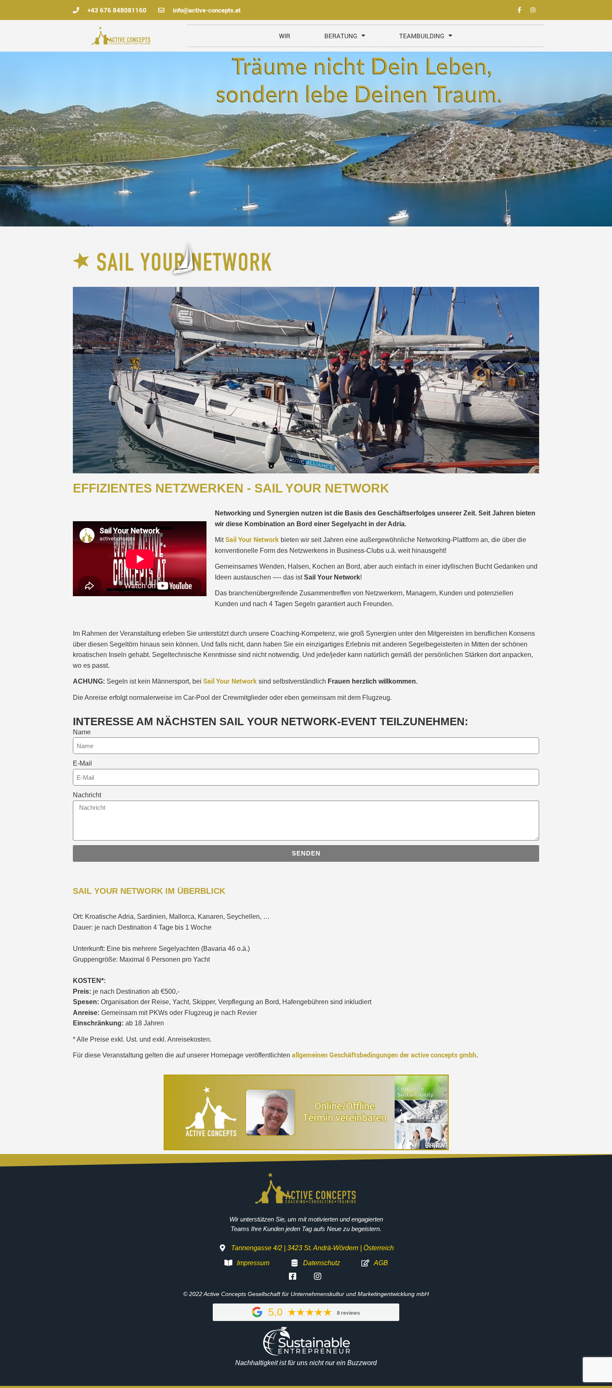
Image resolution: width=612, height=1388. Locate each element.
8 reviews (348, 1312)
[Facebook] (519, 10)
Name (82, 732)
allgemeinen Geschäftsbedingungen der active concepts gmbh (384, 1055)
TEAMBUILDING (421, 36)
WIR (284, 36)
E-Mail (82, 763)
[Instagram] (533, 10)
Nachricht (87, 794)
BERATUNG (340, 36)
